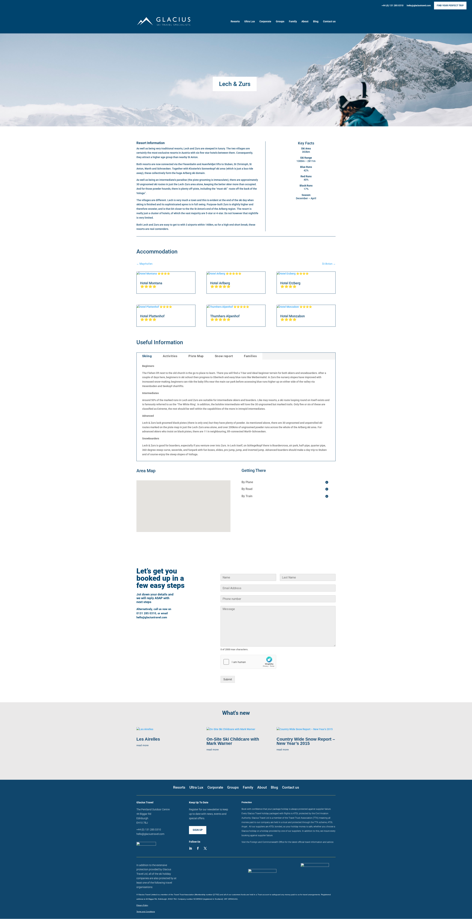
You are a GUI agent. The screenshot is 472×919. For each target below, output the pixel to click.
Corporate (265, 21)
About (304, 21)
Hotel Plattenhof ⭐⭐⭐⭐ (152, 317)
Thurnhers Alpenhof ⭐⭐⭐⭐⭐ (225, 317)
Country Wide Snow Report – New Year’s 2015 (306, 741)
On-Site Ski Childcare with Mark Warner (232, 741)
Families (250, 356)
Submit (227, 679)
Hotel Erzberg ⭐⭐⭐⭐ (290, 284)
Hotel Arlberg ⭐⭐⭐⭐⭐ (220, 284)
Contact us (329, 21)
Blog (315, 21)
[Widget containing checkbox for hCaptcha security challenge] (248, 662)
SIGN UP (198, 829)
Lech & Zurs (234, 83)
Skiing (147, 356)
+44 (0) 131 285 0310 (392, 5)
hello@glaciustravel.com (419, 5)
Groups (280, 21)
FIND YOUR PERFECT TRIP (450, 5)
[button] (181, 484)
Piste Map (196, 356)
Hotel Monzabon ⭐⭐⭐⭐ (292, 317)
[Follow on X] (205, 848)
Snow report (224, 356)
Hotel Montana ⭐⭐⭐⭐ (151, 284)
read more (142, 745)
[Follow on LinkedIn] (190, 848)
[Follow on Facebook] (198, 848)
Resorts (235, 21)
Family (293, 21)
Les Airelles (148, 739)
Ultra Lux (249, 21)
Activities (170, 356)
